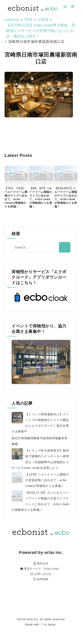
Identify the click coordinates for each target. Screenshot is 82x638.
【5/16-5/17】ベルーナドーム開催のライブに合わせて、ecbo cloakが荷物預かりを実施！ (65, 197)
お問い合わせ (42, 574)
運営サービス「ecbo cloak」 (42, 568)
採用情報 (42, 579)
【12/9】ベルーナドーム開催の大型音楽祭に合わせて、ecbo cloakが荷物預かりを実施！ (47, 480)
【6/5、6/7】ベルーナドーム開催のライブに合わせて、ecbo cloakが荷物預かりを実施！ (40, 197)
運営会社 (42, 563)
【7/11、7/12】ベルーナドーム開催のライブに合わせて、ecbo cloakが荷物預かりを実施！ (16, 197)
